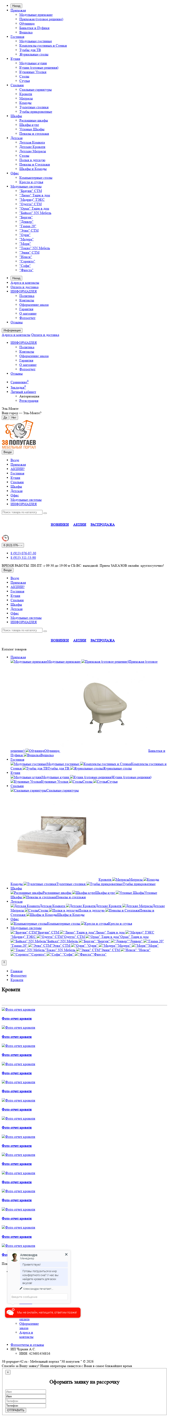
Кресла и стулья (31, 182)
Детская (16, 138)
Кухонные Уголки (32, 72)
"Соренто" (27, 261)
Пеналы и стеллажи (34, 133)
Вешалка (26, 32)
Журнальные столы (33, 54)
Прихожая (18, 10)
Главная (16, 971)
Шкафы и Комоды (33, 169)
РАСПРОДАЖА (103, 524)
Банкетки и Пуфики (34, 28)
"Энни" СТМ (29, 252)
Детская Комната (32, 142)
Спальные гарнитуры (35, 89)
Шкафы (16, 116)
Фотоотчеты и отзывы (27, 1345)
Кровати (25, 94)
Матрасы (26, 98)
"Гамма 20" (27, 226)
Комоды (25, 103)
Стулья (24, 81)
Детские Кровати (32, 147)
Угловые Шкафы (31, 129)
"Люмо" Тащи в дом (34, 195)
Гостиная (17, 37)
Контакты (26, 300)
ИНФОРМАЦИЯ (24, 291)
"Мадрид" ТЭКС (32, 199)
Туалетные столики (34, 107)
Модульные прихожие (36, 15)
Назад (16, 5)
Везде (15, 460)
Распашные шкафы (33, 120)
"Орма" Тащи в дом (34, 208)
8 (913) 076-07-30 (23, 553)
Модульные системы (26, 186)
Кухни (15, 59)
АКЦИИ (79, 524)
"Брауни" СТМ (30, 191)
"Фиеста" (26, 270)
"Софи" (25, 266)
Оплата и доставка (25, 287)
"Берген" (26, 217)
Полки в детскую (32, 160)
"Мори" (25, 244)
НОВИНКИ (60, 524)
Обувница (27, 23)
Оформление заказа (34, 305)
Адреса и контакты (25, 282)
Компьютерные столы (35, 177)
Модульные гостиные (35, 41)
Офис (15, 173)
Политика (26, 296)
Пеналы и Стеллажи (34, 164)
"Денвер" (26, 222)
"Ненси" (25, 257)
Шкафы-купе (29, 125)
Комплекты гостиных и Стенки (43, 45)
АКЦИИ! (18, 469)
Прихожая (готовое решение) (41, 19)
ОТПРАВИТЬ (15, 1410)
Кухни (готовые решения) (38, 67)
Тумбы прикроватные (35, 111)
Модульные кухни (33, 63)
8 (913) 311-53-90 (23, 557)
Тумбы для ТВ (30, 50)
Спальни (17, 85)
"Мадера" (26, 239)
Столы (24, 76)
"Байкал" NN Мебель (35, 213)
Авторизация (29, 396)
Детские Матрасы (32, 151)
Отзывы (17, 322)
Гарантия (26, 309)
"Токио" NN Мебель (34, 248)
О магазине (28, 313)
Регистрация (28, 401)
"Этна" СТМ (29, 230)
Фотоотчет (27, 318)
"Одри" (25, 235)
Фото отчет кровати (17, 1018)
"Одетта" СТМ (30, 204)
